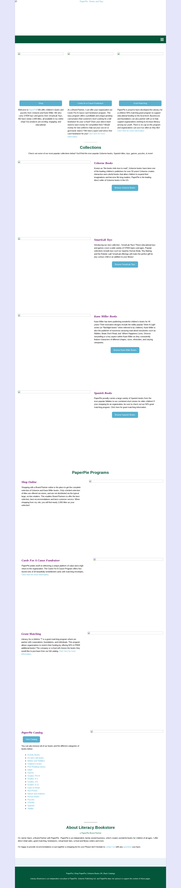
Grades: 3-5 (32, 782)
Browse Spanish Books (125, 415)
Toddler (30, 808)
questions (127, 847)
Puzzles (30, 799)
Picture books (33, 796)
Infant (29, 770)
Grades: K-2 (32, 779)
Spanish (30, 805)
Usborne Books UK (95, 873)
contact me (110, 847)
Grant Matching (140, 103)
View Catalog (31, 739)
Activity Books (33, 755)
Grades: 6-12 (33, 784)
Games (30, 773)
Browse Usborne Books (125, 188)
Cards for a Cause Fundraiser (90, 103)
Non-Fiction (32, 790)
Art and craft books (35, 758)
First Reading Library (36, 767)
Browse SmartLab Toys (125, 264)
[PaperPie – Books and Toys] (90, 18)
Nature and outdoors (36, 794)
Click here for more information (35, 574)
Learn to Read (33, 788)
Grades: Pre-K (33, 776)
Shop (41, 103)
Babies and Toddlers (36, 761)
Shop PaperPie (80, 873)
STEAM (30, 802)
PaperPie (33, 110)
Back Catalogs (109, 873)
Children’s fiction (34, 764)
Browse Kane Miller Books (125, 350)
